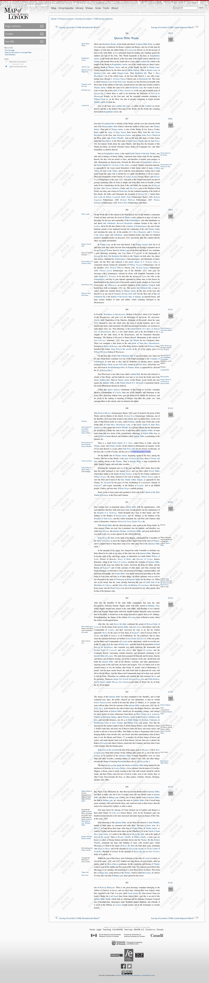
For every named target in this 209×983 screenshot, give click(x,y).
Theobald (107, 482)
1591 (120, 288)
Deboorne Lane (136, 87)
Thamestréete (99, 87)
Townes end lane (87, 461)
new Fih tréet (121, 364)
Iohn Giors (137, 627)
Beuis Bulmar (113, 864)
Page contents (13, 26)
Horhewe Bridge (109, 717)
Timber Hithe (137, 828)
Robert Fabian (99, 702)
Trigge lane (103, 872)
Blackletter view (18, 64)
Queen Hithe (85, 626)
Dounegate (120, 579)
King (126, 473)
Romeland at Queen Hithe (164, 762)
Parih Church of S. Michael (165, 380)
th (82, 799)
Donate (160, 929)
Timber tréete (151, 828)
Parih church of (122, 443)
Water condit (86, 214)
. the (99, 708)
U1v (170, 408)
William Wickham (101, 352)
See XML (9, 41)
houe (124, 135)
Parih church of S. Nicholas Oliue (87, 262)
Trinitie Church (133, 70)
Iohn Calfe (98, 197)
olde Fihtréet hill (143, 288)
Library (79, 8)
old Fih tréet (141, 364)
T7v (170, 33)
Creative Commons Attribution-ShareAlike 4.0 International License (135, 975)
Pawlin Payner (99, 682)
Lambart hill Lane (123, 106)
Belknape (151, 346)
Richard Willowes (117, 267)
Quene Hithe (85, 469)
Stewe (96, 828)
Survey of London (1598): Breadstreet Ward (79, 27)
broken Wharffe (122, 427)
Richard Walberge (127, 199)
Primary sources (66, 19)
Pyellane (131, 421)
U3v (170, 786)
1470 (96, 270)
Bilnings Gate (153, 605)
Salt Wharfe (134, 340)
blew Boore (106, 141)
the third (100, 256)
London (130, 50)
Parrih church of (131, 382)
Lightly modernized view (18, 66)
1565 (106, 818)
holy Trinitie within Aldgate (132, 479)
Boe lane (146, 872)
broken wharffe (86, 850)
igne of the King (133, 458)
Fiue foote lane (130, 293)
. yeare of (104, 644)
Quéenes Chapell (148, 285)
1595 (118, 861)
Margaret (145, 749)
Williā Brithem (153, 679)
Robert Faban (165, 705)
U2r (170, 502)
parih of (123, 90)
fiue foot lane (86, 85)
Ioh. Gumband (124, 682)
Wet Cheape (141, 714)
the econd (101, 837)
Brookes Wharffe (87, 836)
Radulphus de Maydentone (114, 314)
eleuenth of (131, 848)
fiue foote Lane (120, 81)
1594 (109, 861)
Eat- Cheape (117, 722)
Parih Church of (113, 165)
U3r (170, 692)
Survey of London (84, 19)
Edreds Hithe (148, 433)
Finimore (84, 84)
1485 (115, 202)
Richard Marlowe (105, 413)
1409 (130, 413)
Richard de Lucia (124, 521)
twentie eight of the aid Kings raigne (111, 556)
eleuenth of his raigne (111, 550)
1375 (107, 267)
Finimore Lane (106, 81)
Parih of (107, 276)
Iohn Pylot (134, 188)
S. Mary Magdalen (138, 232)
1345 (117, 340)
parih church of (143, 262)
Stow (98, 8)
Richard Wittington (107, 887)
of (124, 559)
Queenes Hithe (165, 581)
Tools (106, 8)
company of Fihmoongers (136, 226)
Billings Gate (132, 722)
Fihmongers (164, 359)
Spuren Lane (152, 70)
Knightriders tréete (119, 64)
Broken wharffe (86, 838)
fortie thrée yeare (144, 845)
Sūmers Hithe (86, 433)
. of (104, 370)
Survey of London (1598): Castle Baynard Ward (172, 27)
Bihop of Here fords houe (86, 294)
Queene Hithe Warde (126, 38)
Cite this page (10, 50)
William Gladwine (101, 99)
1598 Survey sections (103, 19)
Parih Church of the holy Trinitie (142, 153)
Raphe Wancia (112, 682)
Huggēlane (85, 71)
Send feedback (10, 54)
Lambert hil (85, 105)
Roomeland (122, 761)
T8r (170, 118)
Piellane (84, 421)
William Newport (136, 264)
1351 (121, 179)
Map (53, 8)
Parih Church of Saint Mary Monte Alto (166, 330)
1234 (150, 314)
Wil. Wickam (164, 349)
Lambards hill (108, 123)
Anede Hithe (120, 573)
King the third (106, 537)
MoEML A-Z (139, 929)
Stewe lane (150, 825)
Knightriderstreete (85, 59)
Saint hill (129, 448)
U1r (170, 309)
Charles (97, 320)
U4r (170, 882)
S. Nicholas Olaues (118, 79)
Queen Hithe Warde (85, 44)
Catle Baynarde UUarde (141, 451)
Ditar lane (123, 191)
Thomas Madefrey (113, 188)
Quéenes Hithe (108, 382)
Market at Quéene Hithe (134, 765)
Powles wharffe (115, 445)
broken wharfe (140, 837)
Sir (114, 812)
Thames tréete (114, 67)
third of (111, 765)
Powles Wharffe (117, 138)
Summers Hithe (147, 430)
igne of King (117, 132)
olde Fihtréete (109, 223)
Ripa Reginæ (104, 531)
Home (53, 19)
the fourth (114, 765)
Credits (9, 33)
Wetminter (108, 647)
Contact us (150, 929)
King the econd (121, 349)
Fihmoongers (134, 220)
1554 (135, 812)
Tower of (103, 540)
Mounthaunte (106, 331)
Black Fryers (115, 588)
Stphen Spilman (114, 389)
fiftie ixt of (133, 834)
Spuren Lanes (86, 70)
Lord (113, 896)
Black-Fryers (164, 585)
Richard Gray (129, 416)
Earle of (136, 638)
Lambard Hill (164, 370)
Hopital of (106, 512)
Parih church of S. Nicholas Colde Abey (166, 166)
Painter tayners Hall (144, 244)
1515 (106, 418)
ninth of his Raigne (127, 537)
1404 (100, 395)
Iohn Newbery (154, 851)
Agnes (144, 276)
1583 (128, 237)
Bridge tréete (107, 364)
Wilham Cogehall (113, 197)
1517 (96, 323)
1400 (117, 199)
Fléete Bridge (133, 720)
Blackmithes (164, 376)
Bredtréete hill (145, 79)
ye (103, 293)
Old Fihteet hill (87, 284)
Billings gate (113, 797)
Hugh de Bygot (104, 848)
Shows (89, 8)
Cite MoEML (117, 929)
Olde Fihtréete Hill (125, 355)
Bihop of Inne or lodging (126, 296)
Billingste (86, 800)
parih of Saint (145, 343)
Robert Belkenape (111, 346)
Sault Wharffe (154, 822)
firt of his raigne (128, 749)
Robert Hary (123, 202)
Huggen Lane (122, 73)
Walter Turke (126, 197)
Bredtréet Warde (109, 44)
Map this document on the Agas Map (18, 52)
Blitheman (112, 285)
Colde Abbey (112, 170)
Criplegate (153, 720)
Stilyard (165, 583)
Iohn (124, 253)
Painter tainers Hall (86, 245)
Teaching (107, 929)
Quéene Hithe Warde (102, 899)
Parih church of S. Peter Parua (87, 443)
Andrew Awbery (131, 176)
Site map (128, 929)
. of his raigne (144, 349)
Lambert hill (144, 61)
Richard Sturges (142, 267)
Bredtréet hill (140, 73)
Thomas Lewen (106, 270)
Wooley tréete (129, 717)
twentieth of (138, 194)
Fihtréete (118, 234)
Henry (104, 632)
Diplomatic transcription (17, 62)
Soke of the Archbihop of (134, 585)
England (102, 250)
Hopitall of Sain (103, 518)
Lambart (148, 106)
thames (84, 861)
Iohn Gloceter (100, 340)
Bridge (119, 768)
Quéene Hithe (139, 436)
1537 (145, 270)
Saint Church (150, 135)
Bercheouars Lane (101, 722)
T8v (170, 209)
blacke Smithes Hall (102, 380)
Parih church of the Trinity (165, 154)
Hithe (154, 471)
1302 (152, 705)
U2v (170, 598)
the (99, 93)
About (114, 8)
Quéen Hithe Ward (145, 44)
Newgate (145, 720)
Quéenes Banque (119, 531)
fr (82, 795)
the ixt (139, 851)
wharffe (124, 837)
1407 (150, 199)
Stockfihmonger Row (116, 367)
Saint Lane (118, 424)
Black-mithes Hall (109, 126)
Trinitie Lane (154, 67)
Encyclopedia (66, 8)
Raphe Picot (137, 521)
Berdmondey (121, 515)
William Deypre (100, 476)
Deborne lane (86, 90)
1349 (150, 197)
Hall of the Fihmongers (165, 356)
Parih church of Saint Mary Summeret (86, 429)
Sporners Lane (100, 73)
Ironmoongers (99, 279)
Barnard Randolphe (125, 223)
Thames (128, 217)
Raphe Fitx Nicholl (121, 679)
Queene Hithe (164, 383)
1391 (133, 267)
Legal (99, 929)
